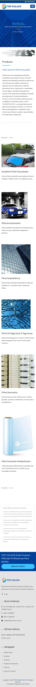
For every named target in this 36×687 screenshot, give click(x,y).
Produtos (20, 32)
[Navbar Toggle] (32, 6)
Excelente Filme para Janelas (15, 171)
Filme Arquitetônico (11, 278)
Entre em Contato (19, 539)
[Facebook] (2, 594)
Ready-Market (25, 684)
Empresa (7, 656)
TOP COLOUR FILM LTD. (20, 680)
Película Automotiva (11, 223)
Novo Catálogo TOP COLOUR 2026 (13, 635)
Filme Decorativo (9, 392)
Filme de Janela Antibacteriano (16, 461)
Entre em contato (18, 566)
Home (15, 32)
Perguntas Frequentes (11, 663)
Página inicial (8, 652)
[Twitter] (4, 594)
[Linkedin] (6, 594)
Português (31, 1)
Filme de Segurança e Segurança (17, 333)
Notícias (6, 667)
